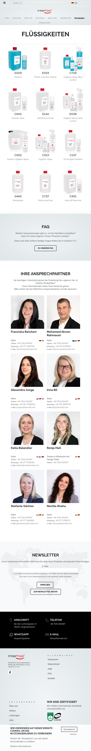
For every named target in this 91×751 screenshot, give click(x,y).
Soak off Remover (73, 200)
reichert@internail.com (26, 349)
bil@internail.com (60, 407)
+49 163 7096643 (27, 404)
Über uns (13, 706)
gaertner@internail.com (27, 523)
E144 (45, 114)
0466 (18, 196)
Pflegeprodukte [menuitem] (44, 23)
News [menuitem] (7, 18)
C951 (73, 196)
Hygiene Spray (45, 159)
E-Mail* (45, 566)
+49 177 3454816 (26, 520)
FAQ (74, 241)
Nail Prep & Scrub (45, 118)
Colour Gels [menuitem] (16, 18)
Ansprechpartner (22, 638)
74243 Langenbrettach (24, 627)
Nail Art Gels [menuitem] (52, 18)
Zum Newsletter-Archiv (46, 592)
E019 (45, 73)
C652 (18, 155)
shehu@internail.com (62, 523)
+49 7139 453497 (24, 343)
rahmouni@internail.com (63, 349)
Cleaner (18, 77)
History (12, 710)
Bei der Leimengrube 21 (25, 624)
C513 (45, 155)
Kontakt (51, 678)
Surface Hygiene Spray (18, 159)
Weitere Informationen (20, 746)
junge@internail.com (25, 407)
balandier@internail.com (27, 465)
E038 (73, 114)
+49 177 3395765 (27, 346)
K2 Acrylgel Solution (73, 159)
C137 (73, 155)
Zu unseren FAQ (45, 248)
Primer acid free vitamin (45, 77)
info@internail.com (58, 638)
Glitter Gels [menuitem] (28, 18)
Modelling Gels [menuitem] (65, 18)
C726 (73, 73)
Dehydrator (18, 200)
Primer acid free (45, 200)
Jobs (11, 720)
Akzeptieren (69, 729)
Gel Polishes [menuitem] (40, 18)
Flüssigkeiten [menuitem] (79, 18)
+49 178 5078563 (63, 346)
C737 (45, 196)
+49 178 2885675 (63, 404)
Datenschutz (54, 664)
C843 (18, 114)
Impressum (53, 659)
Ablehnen (73, 734)
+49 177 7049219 (26, 462)
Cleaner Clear (18, 118)
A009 (18, 73)
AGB (50, 669)
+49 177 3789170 (62, 520)
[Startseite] (44, 11)
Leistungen (14, 715)
